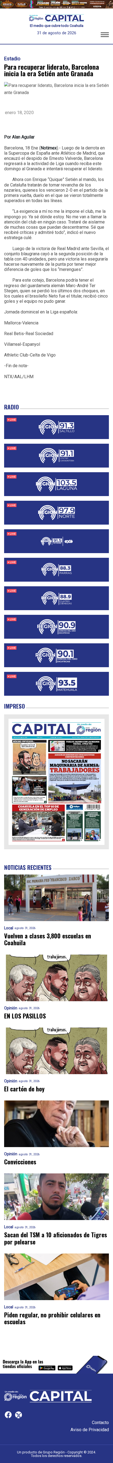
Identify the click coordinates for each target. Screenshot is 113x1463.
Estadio (12, 58)
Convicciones (20, 1161)
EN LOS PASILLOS (25, 1015)
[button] (105, 36)
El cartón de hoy (24, 1088)
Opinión (10, 1008)
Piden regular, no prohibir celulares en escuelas (52, 1318)
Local (8, 928)
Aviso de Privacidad (89, 1429)
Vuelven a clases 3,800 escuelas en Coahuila (47, 939)
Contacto (100, 1422)
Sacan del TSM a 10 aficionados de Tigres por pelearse (55, 1238)
